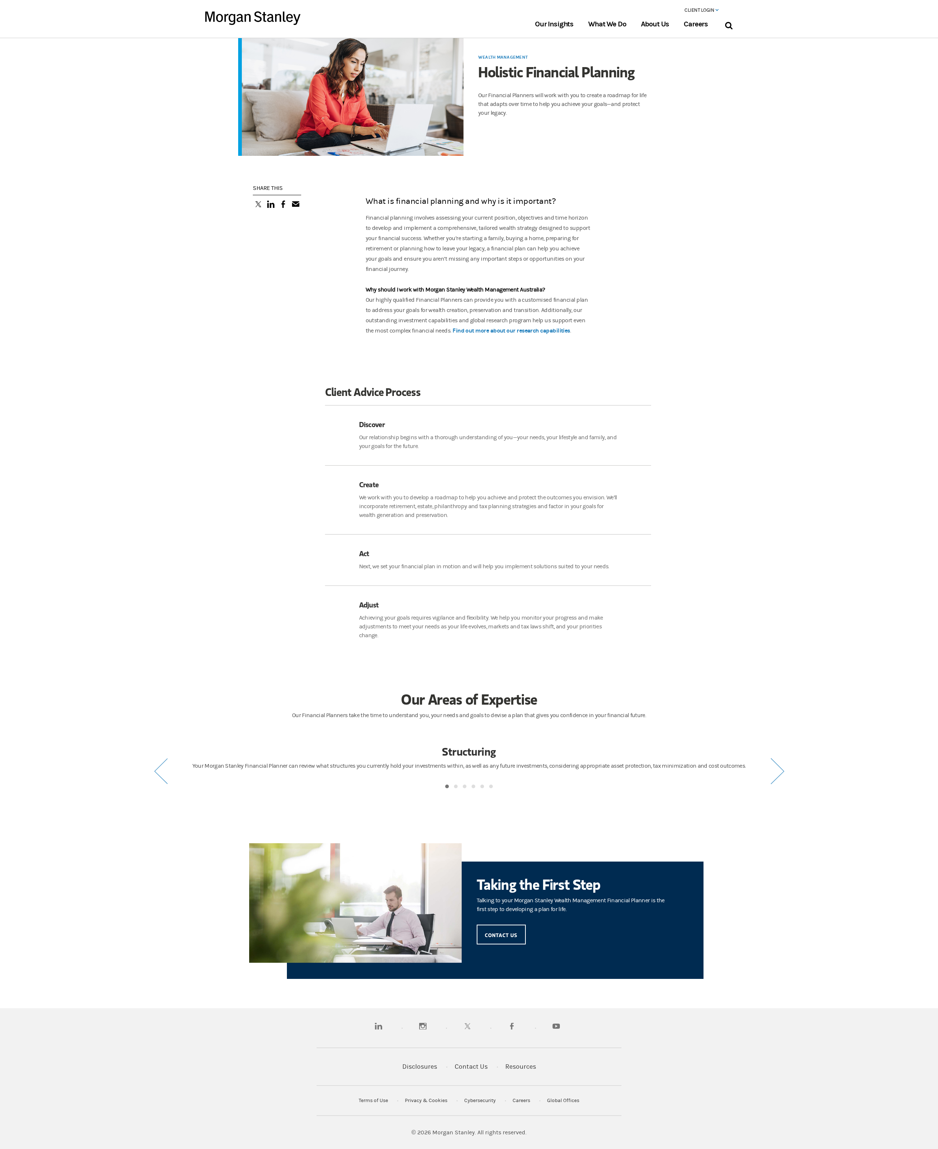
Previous (161, 771)
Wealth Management (503, 57)
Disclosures (419, 1067)
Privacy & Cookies (426, 1101)
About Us (655, 24)
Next (777, 771)
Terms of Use (373, 1101)
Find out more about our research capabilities (511, 330)
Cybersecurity (480, 1101)
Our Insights (554, 24)
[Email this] (295, 204)
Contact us (501, 935)
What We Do (607, 24)
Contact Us (471, 1067)
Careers (696, 24)
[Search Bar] (728, 24)
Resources (520, 1067)
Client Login (699, 10)
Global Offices (563, 1101)
